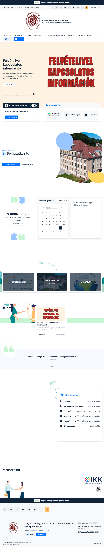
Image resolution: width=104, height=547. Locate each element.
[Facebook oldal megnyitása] (52, 7)
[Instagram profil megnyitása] (56, 7)
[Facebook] (5, 509)
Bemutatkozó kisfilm (52, 282)
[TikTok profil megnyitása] (61, 7)
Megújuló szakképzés (56, 115)
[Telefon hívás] (82, 7)
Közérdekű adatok (85, 35)
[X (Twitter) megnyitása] (73, 7)
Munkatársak (93, 115)
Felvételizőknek (18, 282)
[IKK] (93, 480)
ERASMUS (86, 282)
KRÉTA (20, 39)
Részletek (9, 84)
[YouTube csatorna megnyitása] (69, 7)
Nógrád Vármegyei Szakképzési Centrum (55, 2)
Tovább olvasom (12, 117)
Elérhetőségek (75, 115)
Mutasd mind (63, 200)
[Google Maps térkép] (24, 415)
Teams (9, 39)
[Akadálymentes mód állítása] (47, 509)
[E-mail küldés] (78, 7)
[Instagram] (11, 509)
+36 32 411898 (91, 523)
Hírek (29, 35)
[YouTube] (23, 509)
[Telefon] (41, 509)
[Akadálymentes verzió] (86, 7)
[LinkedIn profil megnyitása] (65, 7)
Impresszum (97, 543)
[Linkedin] (17, 509)
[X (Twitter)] (29, 509)
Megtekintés (16, 223)
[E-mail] (35, 509)
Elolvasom (42, 334)
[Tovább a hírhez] (51, 314)
